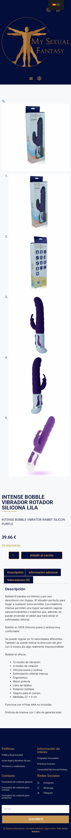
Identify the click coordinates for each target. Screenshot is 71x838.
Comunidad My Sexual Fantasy (52, 769)
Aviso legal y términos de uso (16, 760)
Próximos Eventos (46, 764)
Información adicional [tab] (43, 572)
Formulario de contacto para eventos (15, 788)
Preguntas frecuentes (48, 758)
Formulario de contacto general (17, 782)
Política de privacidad (12, 755)
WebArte (35, 831)
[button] (31, 78)
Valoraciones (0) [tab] (18, 580)
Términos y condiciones (13, 766)
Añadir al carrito (41, 555)
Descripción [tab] (15, 572)
